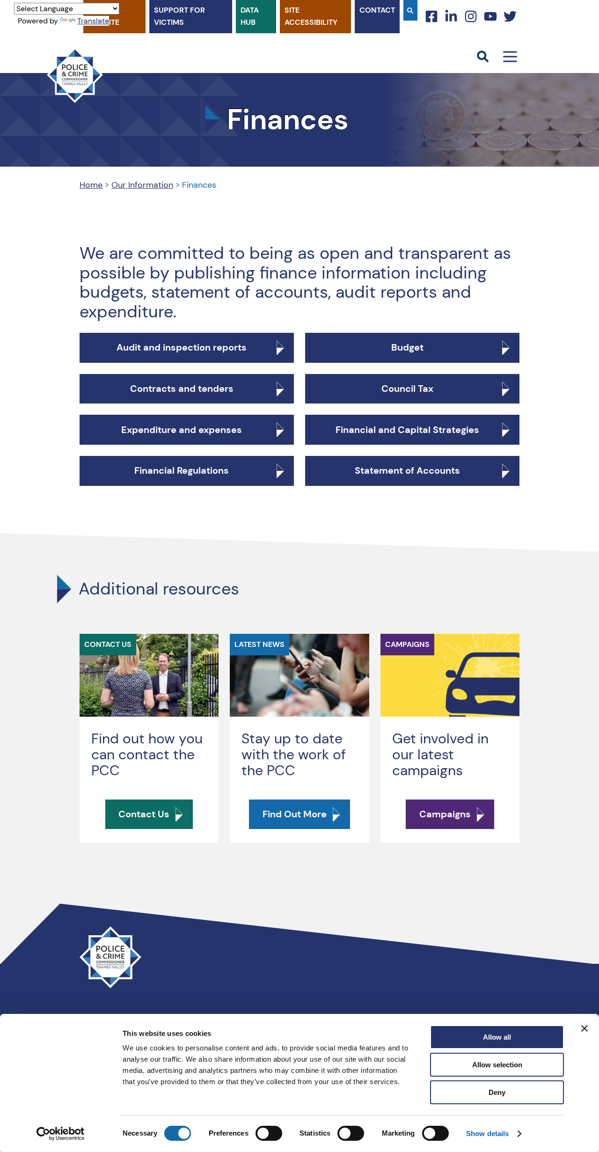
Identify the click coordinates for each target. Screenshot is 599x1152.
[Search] (410, 10)
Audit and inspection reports (182, 347)
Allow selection (497, 1065)
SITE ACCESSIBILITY (311, 16)
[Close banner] (584, 1028)
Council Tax (407, 388)
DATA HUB (250, 16)
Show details (487, 1133)
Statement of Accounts (407, 470)
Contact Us (143, 814)
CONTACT (377, 10)
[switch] (269, 1133)
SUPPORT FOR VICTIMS (179, 16)
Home (91, 185)
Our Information (142, 185)
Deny (497, 1092)
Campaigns (445, 814)
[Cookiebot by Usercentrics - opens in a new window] (61, 1134)
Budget (407, 347)
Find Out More (295, 814)
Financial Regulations (181, 470)
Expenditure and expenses (181, 430)
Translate (93, 21)
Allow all (497, 1037)
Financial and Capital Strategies (407, 430)
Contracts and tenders (182, 388)
